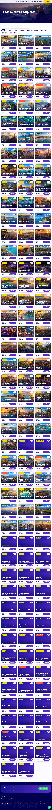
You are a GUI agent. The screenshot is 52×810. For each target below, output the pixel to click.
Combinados (10, 30)
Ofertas (31, 803)
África (11, 32)
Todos (3, 30)
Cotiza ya (47, 1)
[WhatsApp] (10, 804)
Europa (41, 30)
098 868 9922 (44, 797)
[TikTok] (8, 804)
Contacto (40, 1)
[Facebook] (2, 804)
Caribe (16, 30)
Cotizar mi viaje (44, 788)
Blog (32, 1)
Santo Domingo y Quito (45, 799)
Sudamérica (36, 30)
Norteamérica (22, 30)
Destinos (17, 1)
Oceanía (15, 32)
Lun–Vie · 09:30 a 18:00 (45, 801)
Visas (26, 1)
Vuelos (29, 1)
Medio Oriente (4, 32)
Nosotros (36, 1)
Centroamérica (29, 30)
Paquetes (22, 1)
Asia (46, 30)
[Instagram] (5, 804)
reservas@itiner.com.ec (45, 803)
